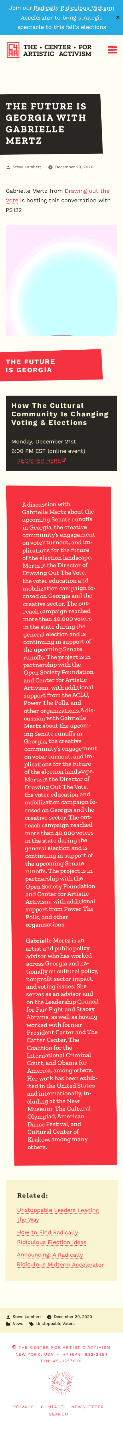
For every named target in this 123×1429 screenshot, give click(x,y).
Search (58, 1414)
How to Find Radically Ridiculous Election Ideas (51, 1237)
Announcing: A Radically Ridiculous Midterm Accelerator (60, 1259)
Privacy (23, 1406)
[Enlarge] (109, 233)
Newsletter (87, 1406)
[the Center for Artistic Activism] (1, 68)
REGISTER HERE (39, 460)
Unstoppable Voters (55, 1323)
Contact (52, 1406)
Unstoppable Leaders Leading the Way (58, 1214)
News (18, 1323)
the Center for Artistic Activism (65, 1347)
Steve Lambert (27, 166)
